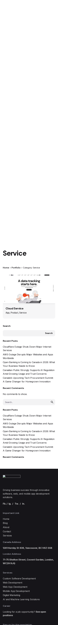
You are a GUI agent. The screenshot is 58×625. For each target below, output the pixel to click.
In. (23, 503)
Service (23, 312)
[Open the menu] (7, 37)
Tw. (17, 503)
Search (7, 325)
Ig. (10, 503)
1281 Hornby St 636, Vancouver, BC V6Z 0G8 (27, 548)
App (8, 312)
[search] (52, 402)
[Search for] (29, 402)
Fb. (4, 503)
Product (14, 312)
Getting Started (36, 37)
